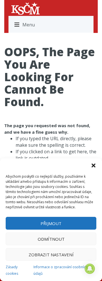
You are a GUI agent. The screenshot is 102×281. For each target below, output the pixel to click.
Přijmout (51, 223)
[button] (93, 165)
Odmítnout (51, 239)
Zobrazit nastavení (51, 254)
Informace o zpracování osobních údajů (60, 270)
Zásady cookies (12, 270)
